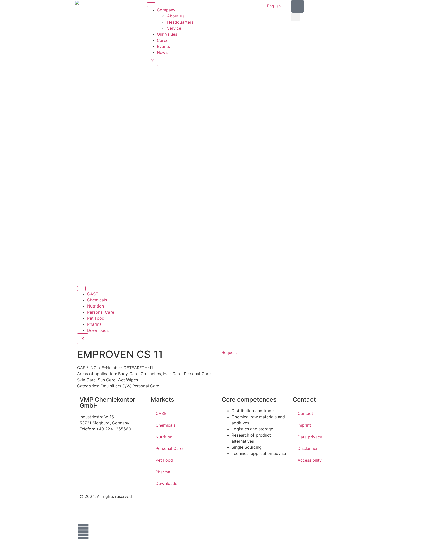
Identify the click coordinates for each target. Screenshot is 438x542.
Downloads (98, 330)
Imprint (304, 425)
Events (163, 46)
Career (163, 40)
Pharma (94, 324)
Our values (167, 34)
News (162, 52)
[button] (295, 17)
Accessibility (310, 460)
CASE (92, 293)
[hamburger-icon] (151, 4)
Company (166, 9)
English (274, 5)
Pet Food (95, 318)
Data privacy (310, 436)
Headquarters (180, 22)
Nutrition (95, 306)
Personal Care (100, 312)
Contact (305, 413)
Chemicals (97, 299)
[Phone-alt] (297, 6)
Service (174, 28)
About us (175, 16)
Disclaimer (308, 448)
